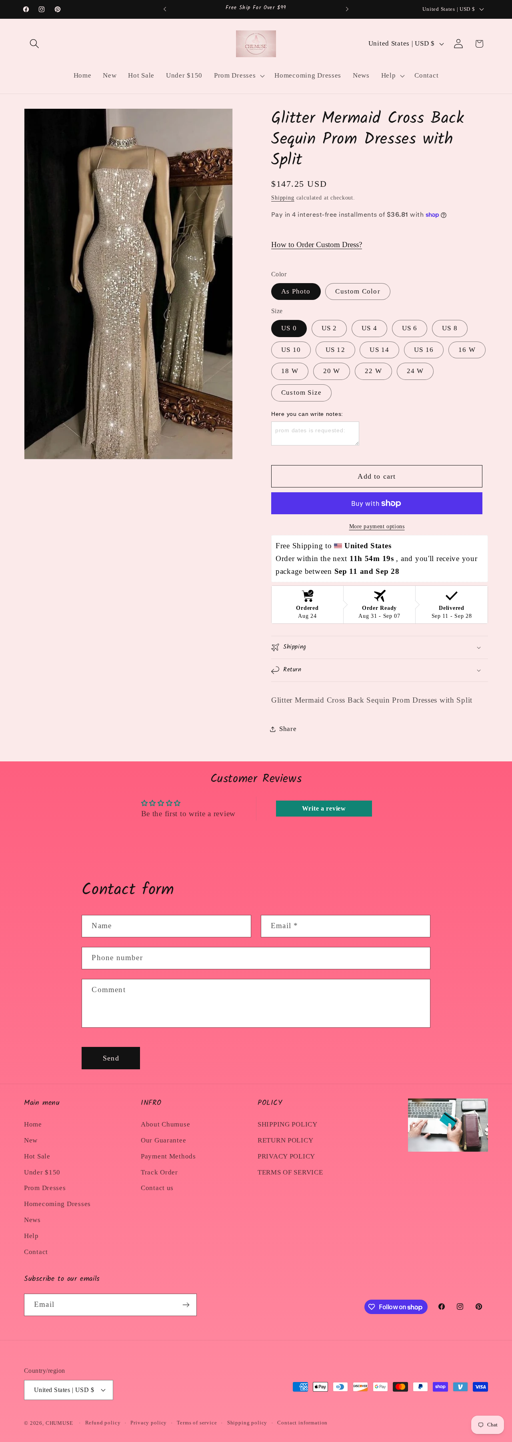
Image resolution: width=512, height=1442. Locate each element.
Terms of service (197, 1423)
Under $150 (42, 1172)
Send (111, 1058)
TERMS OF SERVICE (290, 1172)
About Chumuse (165, 1124)
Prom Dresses (45, 1188)
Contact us (157, 1188)
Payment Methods (168, 1156)
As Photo (296, 291)
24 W (415, 371)
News (32, 1220)
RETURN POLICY (285, 1140)
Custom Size (301, 392)
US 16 (424, 350)
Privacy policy (148, 1423)
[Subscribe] (185, 1305)
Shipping (282, 197)
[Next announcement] (347, 9)
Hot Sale (37, 1156)
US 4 (369, 328)
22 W (373, 371)
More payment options (377, 526)
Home (33, 1124)
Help (31, 1236)
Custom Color (357, 291)
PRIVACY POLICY (286, 1156)
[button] (34, 43)
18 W (289, 371)
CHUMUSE (59, 1423)
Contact (36, 1252)
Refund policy (103, 1423)
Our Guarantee (163, 1140)
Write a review (324, 808)
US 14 (379, 350)
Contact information (302, 1423)
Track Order (159, 1172)
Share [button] (288, 729)
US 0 (289, 328)
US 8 (450, 328)
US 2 (329, 328)
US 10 (291, 350)
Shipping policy (247, 1423)
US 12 (335, 350)
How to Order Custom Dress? (316, 244)
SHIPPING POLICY (288, 1124)
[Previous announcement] (165, 9)
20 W (331, 371)
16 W (467, 350)
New (31, 1140)
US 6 (410, 328)
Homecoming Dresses (57, 1204)
